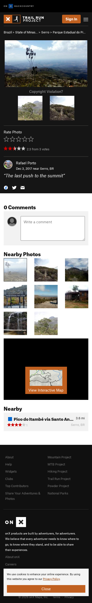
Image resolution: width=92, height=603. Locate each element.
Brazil (8, 32)
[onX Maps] (15, 526)
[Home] (26, 19)
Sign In (71, 19)
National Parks (58, 493)
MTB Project (56, 464)
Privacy (69, 597)
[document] (46, 582)
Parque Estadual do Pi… (69, 32)
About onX (12, 557)
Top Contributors (16, 486)
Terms (56, 597)
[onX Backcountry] (19, 6)
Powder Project (58, 486)
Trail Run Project (59, 479)
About (9, 457)
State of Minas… (26, 32)
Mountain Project (59, 457)
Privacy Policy (51, 579)
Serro (45, 32)
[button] (6, 187)
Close (46, 589)
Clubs (9, 479)
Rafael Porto (26, 163)
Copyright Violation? (46, 91)
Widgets (11, 471)
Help (8, 464)
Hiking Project (57, 471)
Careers (10, 564)
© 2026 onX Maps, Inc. (33, 597)
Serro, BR (47, 168)
